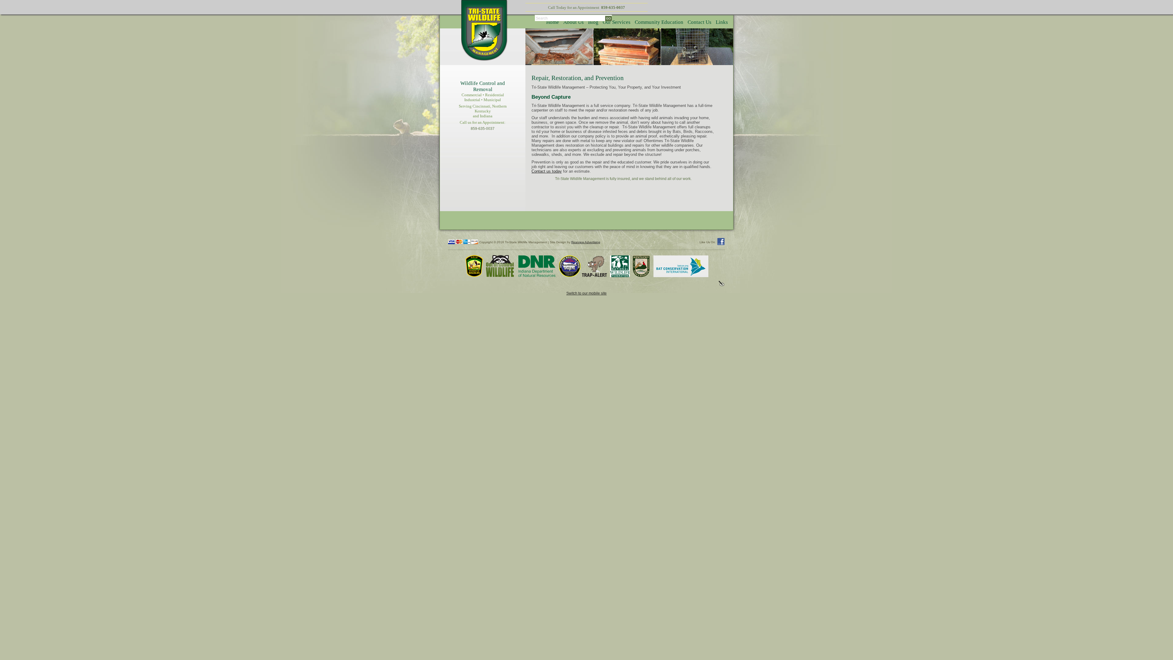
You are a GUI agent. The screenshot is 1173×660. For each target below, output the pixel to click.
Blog (593, 22)
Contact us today (547, 171)
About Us (573, 22)
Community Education (659, 22)
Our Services (616, 22)
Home (552, 22)
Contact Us (699, 22)
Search (542, 18)
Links (722, 22)
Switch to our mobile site (586, 293)
